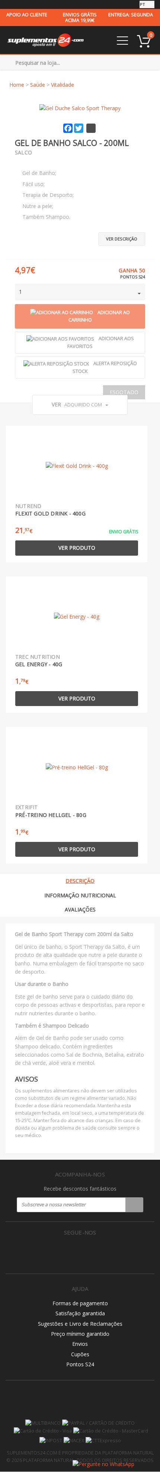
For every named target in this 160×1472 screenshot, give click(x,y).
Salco (23, 152)
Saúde (37, 84)
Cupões (80, 1354)
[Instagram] (80, 1252)
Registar (134, 1204)
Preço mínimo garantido (80, 1333)
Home (16, 84)
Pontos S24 (80, 1364)
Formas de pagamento (80, 1303)
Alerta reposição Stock (105, 367)
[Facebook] (64, 1252)
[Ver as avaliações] (28, 162)
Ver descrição (121, 239)
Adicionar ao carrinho (99, 316)
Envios (80, 1343)
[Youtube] (96, 1252)
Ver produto (76, 547)
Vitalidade (62, 84)
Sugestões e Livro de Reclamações (80, 1323)
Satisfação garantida (80, 1313)
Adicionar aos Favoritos (100, 342)
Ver (77, 404)
